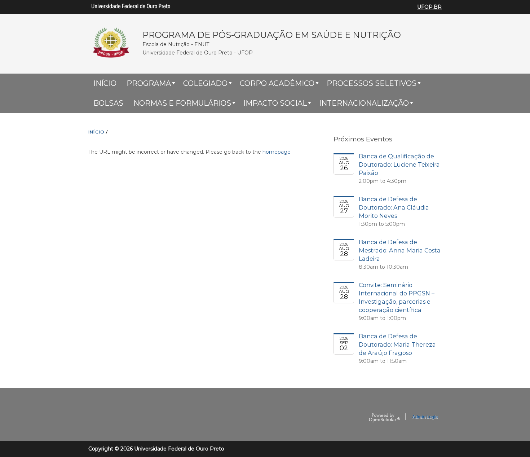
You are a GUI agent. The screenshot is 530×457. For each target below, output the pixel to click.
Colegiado (205, 83)
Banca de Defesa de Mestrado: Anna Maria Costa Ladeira (400, 250)
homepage (276, 152)
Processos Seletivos (371, 83)
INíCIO (96, 132)
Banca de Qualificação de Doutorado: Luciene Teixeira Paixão (399, 164)
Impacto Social (275, 103)
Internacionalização (364, 103)
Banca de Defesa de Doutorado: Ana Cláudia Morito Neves (394, 207)
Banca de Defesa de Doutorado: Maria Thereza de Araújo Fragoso (397, 344)
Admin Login (425, 416)
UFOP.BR (429, 7)
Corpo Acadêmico (277, 83)
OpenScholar (384, 418)
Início (104, 83)
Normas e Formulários (182, 103)
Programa (149, 83)
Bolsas (108, 103)
